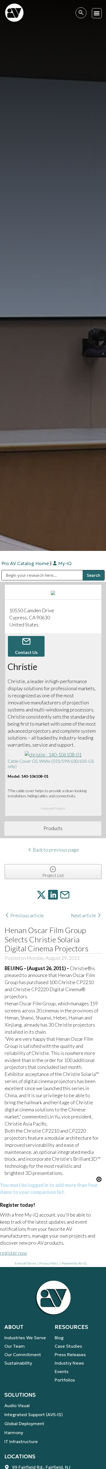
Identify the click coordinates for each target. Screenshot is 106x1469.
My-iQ (64, 563)
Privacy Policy (48, 1263)
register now (13, 1253)
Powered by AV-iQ (74, 1263)
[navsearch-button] (81, 12)
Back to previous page (55, 850)
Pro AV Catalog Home (25, 563)
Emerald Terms (25, 1263)
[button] (97, 13)
